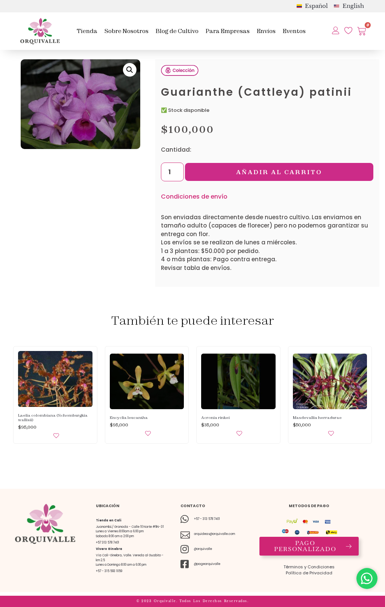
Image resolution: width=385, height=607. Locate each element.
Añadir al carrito (279, 172)
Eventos (294, 31)
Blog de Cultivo (177, 31)
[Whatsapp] (366, 578)
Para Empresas (228, 31)
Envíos (266, 31)
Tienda (87, 31)
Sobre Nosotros (127, 31)
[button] (129, 70)
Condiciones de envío (194, 196)
